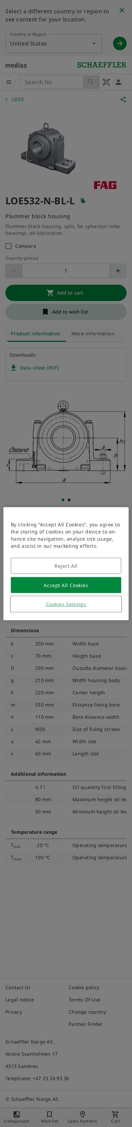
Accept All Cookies (66, 585)
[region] (66, 563)
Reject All (66, 565)
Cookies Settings (66, 604)
